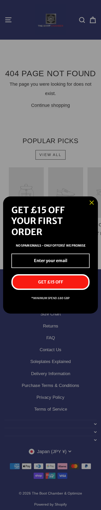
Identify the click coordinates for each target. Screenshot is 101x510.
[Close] (91, 202)
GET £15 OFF (50, 281)
